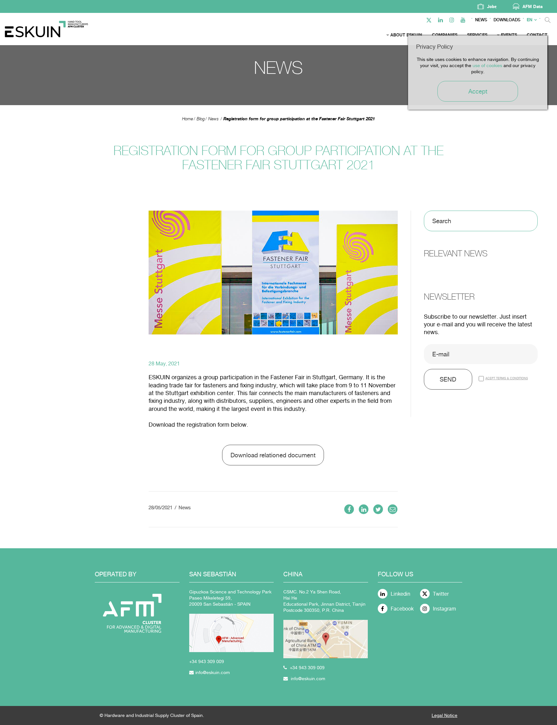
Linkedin (400, 594)
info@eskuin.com (212, 672)
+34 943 (198, 661)
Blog (201, 118)
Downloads (506, 19)
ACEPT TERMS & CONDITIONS (506, 378)
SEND (448, 379)
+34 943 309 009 (307, 667)
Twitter (441, 594)
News (481, 19)
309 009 (215, 661)
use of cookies (487, 65)
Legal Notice (444, 715)
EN (530, 20)
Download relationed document (273, 455)
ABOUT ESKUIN (406, 34)
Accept (477, 91)
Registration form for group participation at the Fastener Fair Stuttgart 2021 (299, 118)
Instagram (444, 609)
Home (187, 118)
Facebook (402, 609)
